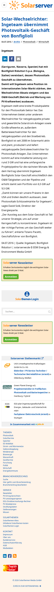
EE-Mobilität (8, 443)
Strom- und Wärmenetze (13, 446)
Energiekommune (10, 471)
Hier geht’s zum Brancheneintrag (17, 482)
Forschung (7, 462)
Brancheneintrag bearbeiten (15, 485)
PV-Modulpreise (9, 504)
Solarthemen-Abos (11, 520)
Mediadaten (8, 548)
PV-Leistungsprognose (12, 498)
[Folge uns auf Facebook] (10, 556)
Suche (5, 479)
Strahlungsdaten (10, 506)
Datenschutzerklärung (12, 542)
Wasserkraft (8, 457)
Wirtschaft (44, 41)
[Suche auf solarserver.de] (49, 311)
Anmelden (11, 276)
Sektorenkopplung (10, 449)
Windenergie (8, 451)
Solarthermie (8, 438)
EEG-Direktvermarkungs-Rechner (17, 501)
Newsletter (7, 493)
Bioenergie (7, 454)
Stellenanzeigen (9, 509)
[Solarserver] (30, 5)
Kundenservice (9, 540)
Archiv (17, 41)
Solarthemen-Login (11, 526)
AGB (5, 545)
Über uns (7, 537)
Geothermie (8, 460)
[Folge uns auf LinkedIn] (5, 556)
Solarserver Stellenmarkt (26, 358)
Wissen (6, 512)
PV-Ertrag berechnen (11, 496)
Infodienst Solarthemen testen (15, 523)
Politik (5, 465)
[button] (5, 58)
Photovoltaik (29, 41)
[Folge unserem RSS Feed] (14, 556)
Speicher (6, 441)
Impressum (8, 534)
